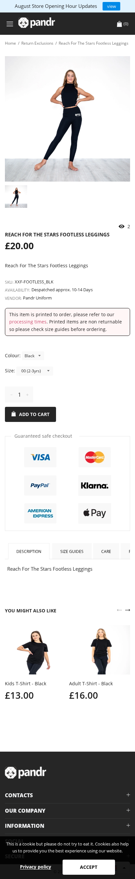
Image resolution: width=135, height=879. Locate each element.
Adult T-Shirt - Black (91, 683)
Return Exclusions (37, 43)
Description (28, 551)
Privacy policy (35, 867)
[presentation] (119, 609)
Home (10, 43)
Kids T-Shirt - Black (25, 683)
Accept (88, 867)
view (111, 6)
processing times (28, 322)
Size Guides (72, 551)
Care (106, 551)
